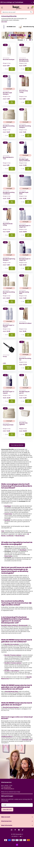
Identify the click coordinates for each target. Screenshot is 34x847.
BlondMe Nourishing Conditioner (8, 193)
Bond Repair (7, 506)
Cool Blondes (10, 535)
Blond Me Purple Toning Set (9, 325)
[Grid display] (30, 40)
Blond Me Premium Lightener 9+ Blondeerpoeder (14, 625)
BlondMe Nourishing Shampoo (25, 126)
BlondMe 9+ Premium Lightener (13, 663)
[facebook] (19, 830)
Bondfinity (7, 520)
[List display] (32, 40)
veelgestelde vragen (27, 739)
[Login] (28, 8)
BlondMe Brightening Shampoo (9, 259)
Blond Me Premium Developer (11, 707)
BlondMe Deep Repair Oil (24, 392)
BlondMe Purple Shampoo (7, 93)
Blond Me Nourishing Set (25, 359)
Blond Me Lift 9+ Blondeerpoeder (24, 60)
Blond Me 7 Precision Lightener (12, 655)
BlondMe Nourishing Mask (8, 126)
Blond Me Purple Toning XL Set (25, 226)
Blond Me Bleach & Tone (8, 158)
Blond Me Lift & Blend (25, 323)
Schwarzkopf (6, 58)
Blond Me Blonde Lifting (7, 224)
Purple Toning (8, 513)
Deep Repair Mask (8, 425)
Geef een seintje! (9, 367)
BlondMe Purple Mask (23, 193)
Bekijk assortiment (2, 7)
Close (17, 817)
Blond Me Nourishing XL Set (9, 292)
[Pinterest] (15, 830)
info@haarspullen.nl (6, 736)
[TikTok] (22, 830)
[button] (7, 69)
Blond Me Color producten (12, 644)
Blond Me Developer (8, 59)
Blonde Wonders (20, 535)
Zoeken (31, 12)
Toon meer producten (17, 445)
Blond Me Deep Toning (23, 91)
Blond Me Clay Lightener (23, 423)
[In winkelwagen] (12, 69)
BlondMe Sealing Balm (24, 292)
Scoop (5, 356)
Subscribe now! (7, 809)
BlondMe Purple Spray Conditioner (24, 159)
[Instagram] (11, 830)
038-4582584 (7, 787)
